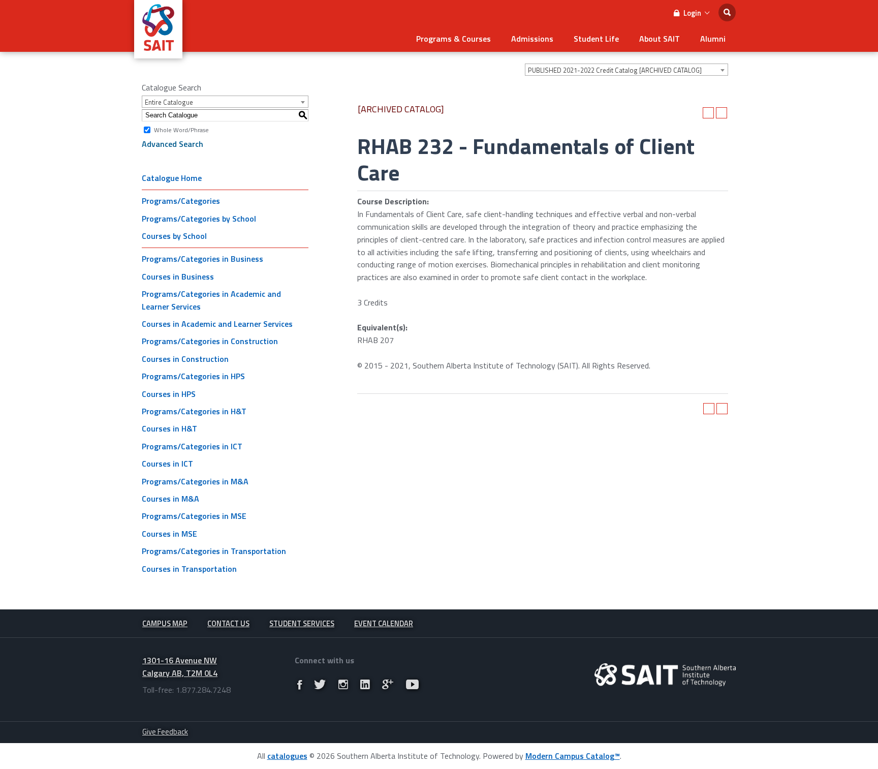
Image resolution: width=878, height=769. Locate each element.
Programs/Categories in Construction (210, 341)
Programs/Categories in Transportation (214, 551)
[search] (727, 12)
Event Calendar (383, 623)
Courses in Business (178, 276)
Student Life (596, 39)
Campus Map (164, 623)
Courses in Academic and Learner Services (217, 324)
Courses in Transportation (189, 569)
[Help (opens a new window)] (721, 112)
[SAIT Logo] (158, 53)
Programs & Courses (453, 39)
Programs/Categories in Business (202, 259)
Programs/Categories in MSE (194, 516)
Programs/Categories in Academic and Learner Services (211, 300)
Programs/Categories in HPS (193, 376)
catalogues (287, 756)
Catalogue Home (172, 178)
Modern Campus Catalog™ (572, 756)
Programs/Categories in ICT (192, 446)
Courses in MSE (169, 534)
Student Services (301, 623)
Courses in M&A (170, 499)
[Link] (299, 684)
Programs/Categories (181, 201)
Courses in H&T (169, 428)
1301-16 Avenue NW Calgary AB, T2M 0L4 (179, 666)
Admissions (532, 39)
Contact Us (228, 623)
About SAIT (659, 39)
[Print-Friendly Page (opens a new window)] (708, 112)
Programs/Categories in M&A (195, 481)
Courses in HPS (169, 394)
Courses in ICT (167, 463)
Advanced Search (172, 144)
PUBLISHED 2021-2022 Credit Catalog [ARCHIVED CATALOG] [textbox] (615, 70)
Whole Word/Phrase (181, 129)
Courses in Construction (185, 359)
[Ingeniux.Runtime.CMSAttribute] (665, 674)
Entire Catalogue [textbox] (169, 102)
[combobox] (626, 70)
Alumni (713, 39)
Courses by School (174, 236)
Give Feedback (165, 731)
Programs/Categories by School (199, 218)
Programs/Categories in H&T (194, 411)
